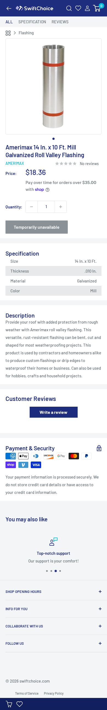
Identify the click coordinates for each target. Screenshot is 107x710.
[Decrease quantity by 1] (31, 207)
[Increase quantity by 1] (60, 207)
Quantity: (13, 206)
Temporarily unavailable (37, 227)
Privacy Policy (54, 693)
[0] (97, 8)
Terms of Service (26, 693)
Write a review (53, 412)
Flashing (26, 32)
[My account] (87, 8)
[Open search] (69, 8)
